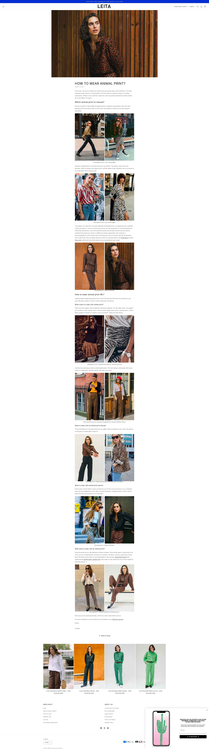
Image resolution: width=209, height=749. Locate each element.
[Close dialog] (207, 710)
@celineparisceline (121, 557)
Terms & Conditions (110, 719)
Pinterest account (117, 619)
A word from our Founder (112, 708)
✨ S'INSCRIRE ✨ (193, 736)
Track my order (47, 714)
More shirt (78, 240)
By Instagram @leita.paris (50, 722)
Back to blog (105, 636)
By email (45, 719)
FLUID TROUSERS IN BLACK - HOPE (89, 691)
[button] (3, 6)
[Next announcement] (206, 1)
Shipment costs (109, 722)
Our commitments (110, 711)
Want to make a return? (49, 711)
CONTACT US (47, 717)
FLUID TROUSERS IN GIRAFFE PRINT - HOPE (58, 691)
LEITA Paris (50, 748)
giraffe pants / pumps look (92, 559)
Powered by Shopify (57, 748)
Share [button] (78, 628)
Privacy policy (108, 717)
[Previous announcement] (3, 1)
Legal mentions (109, 714)
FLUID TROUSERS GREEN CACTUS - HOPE (150, 691)
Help (44, 708)
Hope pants (124, 238)
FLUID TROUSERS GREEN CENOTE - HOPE (119, 691)
